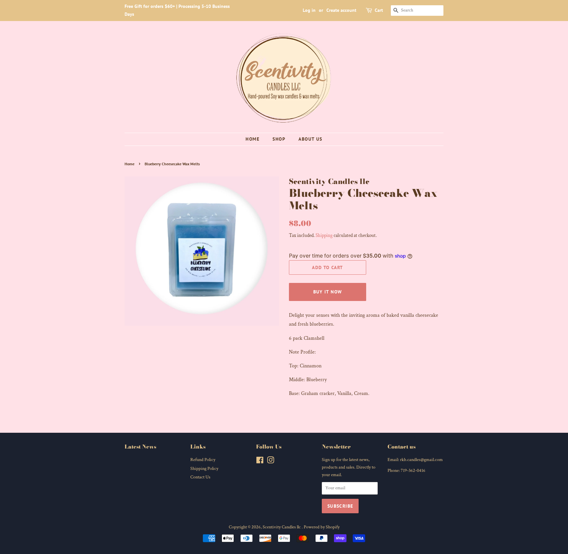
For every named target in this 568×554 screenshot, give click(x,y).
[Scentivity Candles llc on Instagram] (270, 462)
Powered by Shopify (322, 527)
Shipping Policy (204, 469)
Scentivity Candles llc (282, 527)
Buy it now (327, 292)
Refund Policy (202, 460)
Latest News (140, 446)
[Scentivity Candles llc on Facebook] (260, 462)
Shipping (324, 235)
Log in (309, 10)
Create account (341, 10)
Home (129, 163)
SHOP (278, 139)
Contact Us (200, 477)
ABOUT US (310, 139)
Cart (379, 10)
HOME (252, 139)
